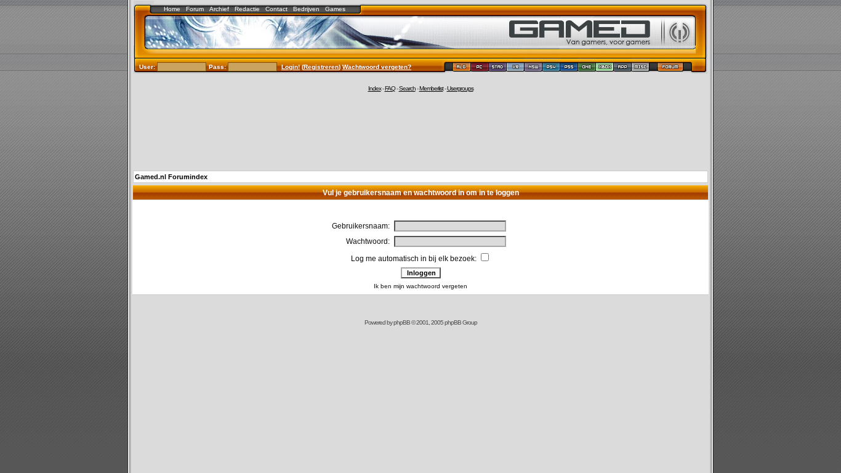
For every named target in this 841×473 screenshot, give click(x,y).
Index (374, 88)
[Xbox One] (587, 68)
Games (335, 9)
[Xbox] (605, 68)
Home (172, 9)
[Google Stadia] (498, 68)
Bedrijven (306, 9)
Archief (219, 9)
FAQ (390, 88)
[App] (623, 68)
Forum (195, 9)
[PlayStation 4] (551, 68)
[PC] (480, 68)
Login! (290, 66)
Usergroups (460, 88)
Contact (276, 9)
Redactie (247, 9)
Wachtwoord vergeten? (376, 66)
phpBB (401, 322)
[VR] (516, 68)
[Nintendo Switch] (533, 68)
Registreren (321, 66)
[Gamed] (461, 68)
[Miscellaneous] (641, 68)
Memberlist (431, 88)
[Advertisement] (420, 130)
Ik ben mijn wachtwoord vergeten (420, 286)
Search (407, 88)
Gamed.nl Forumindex (171, 176)
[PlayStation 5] (569, 68)
